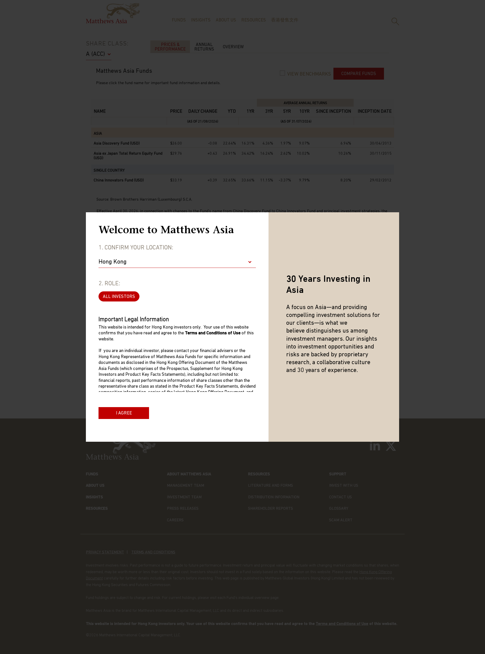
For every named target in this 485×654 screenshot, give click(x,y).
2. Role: (109, 284)
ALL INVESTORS (119, 297)
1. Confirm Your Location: (136, 248)
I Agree (124, 413)
